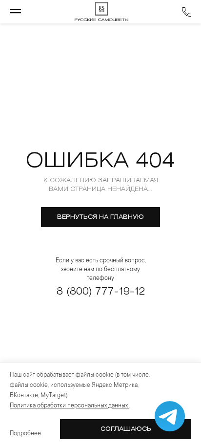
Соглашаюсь (125, 429)
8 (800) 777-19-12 (101, 292)
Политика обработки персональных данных (69, 406)
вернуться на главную (100, 217)
